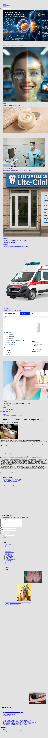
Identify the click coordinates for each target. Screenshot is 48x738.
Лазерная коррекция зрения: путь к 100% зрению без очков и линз (16, 721)
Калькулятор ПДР (6, 5)
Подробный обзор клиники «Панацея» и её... (12, 310)
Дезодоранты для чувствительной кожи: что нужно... (13, 359)
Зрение (4, 103)
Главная (4, 4)
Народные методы (8, 555)
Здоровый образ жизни (7, 43)
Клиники (4, 732)
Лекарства (7, 553)
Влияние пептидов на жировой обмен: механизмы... (13, 45)
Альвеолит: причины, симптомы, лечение (11, 480)
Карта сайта (5, 731)
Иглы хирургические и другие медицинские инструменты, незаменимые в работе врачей (21, 709)
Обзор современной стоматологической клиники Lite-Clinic (15, 240)
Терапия (4, 407)
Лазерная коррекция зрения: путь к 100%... (11, 105)
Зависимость (5, 244)
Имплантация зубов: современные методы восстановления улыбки (16, 403)
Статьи (6, 562)
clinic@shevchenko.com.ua (8, 539)
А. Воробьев (8, 422)
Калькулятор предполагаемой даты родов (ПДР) (12, 415)
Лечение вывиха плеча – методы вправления (12, 713)
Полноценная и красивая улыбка (9, 711)
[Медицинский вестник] (5, 411)
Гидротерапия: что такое (8, 409)
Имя (1, 527)
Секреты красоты (8, 560)
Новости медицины (9, 556)
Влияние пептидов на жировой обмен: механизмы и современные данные (18, 720)
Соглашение (5, 734)
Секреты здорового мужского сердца (10, 481)
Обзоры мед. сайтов (7, 308)
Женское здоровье (12, 134)
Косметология (5, 357)
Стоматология (5, 238)
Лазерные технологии (9, 552)
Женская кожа (5, 134)
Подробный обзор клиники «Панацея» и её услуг (13, 712)
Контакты (5, 6)
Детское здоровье (8, 544)
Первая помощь (8, 558)
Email (1, 529)
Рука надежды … (6, 715)
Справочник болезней (7, 168)
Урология (7, 565)
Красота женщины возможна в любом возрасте (12, 479)
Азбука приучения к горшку (8, 482)
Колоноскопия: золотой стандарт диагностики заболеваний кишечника (17, 170)
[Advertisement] (17, 499)
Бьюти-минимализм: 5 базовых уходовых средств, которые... (15, 136)
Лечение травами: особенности (9, 714)
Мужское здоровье (9, 554)
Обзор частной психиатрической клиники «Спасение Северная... (16, 246)
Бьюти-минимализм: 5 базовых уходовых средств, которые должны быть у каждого (19, 722)
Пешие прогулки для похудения (9, 483)
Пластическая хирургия (10, 559)
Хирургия (7, 567)
